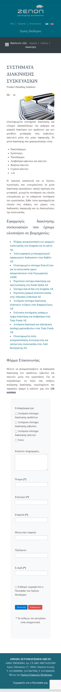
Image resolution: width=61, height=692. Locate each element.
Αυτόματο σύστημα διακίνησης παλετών (26, 433)
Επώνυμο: (22, 497)
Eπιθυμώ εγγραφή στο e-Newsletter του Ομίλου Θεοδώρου (29, 590)
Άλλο (21, 440)
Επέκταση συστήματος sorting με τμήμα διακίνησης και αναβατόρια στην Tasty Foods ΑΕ (30, 316)
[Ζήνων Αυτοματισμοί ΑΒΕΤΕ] (30, 10)
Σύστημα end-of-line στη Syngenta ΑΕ (34, 289)
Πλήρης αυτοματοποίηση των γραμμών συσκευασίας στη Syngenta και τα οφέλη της (32, 245)
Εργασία (22, 23)
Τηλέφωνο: (21, 550)
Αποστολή (21, 607)
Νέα (12, 23)
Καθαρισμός (35, 607)
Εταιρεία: (21, 514)
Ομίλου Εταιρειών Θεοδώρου (36, 674)
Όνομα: (20, 479)
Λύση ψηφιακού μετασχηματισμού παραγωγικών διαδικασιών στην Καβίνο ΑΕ (30, 257)
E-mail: (20, 567)
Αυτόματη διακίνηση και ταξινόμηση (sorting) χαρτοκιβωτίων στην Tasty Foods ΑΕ (32, 328)
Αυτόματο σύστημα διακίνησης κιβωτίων (26, 424)
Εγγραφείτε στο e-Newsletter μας (30, 682)
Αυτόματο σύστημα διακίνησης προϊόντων (26, 415)
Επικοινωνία (35, 23)
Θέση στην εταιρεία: (25, 532)
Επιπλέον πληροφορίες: (27, 451)
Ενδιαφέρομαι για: (24, 408)
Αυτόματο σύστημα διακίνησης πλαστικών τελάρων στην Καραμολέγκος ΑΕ (31, 304)
